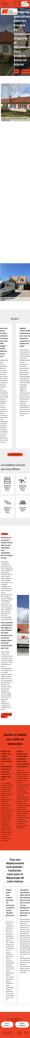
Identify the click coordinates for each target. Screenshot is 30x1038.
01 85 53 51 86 (19, 4)
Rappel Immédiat (22, 1024)
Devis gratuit (24, 4)
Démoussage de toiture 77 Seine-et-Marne (22, 488)
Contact (17, 71)
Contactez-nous (6, 715)
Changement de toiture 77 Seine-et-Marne (7, 488)
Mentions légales (19, 1033)
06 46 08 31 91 (15, 4)
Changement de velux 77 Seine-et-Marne (7, 510)
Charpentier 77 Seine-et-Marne (22, 509)
